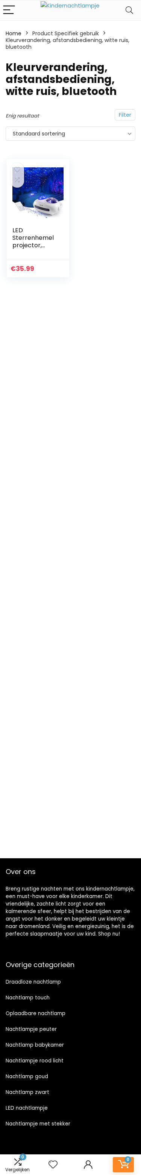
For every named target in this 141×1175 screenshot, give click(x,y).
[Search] (129, 10)
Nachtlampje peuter (31, 1029)
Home (13, 33)
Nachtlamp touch (28, 997)
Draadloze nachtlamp (33, 981)
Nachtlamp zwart (27, 1092)
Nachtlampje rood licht (35, 1060)
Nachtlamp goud (27, 1076)
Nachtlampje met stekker (38, 1123)
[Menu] (9, 10)
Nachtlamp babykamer (35, 1045)
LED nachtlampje (27, 1108)
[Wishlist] (53, 1164)
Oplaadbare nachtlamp (35, 1013)
